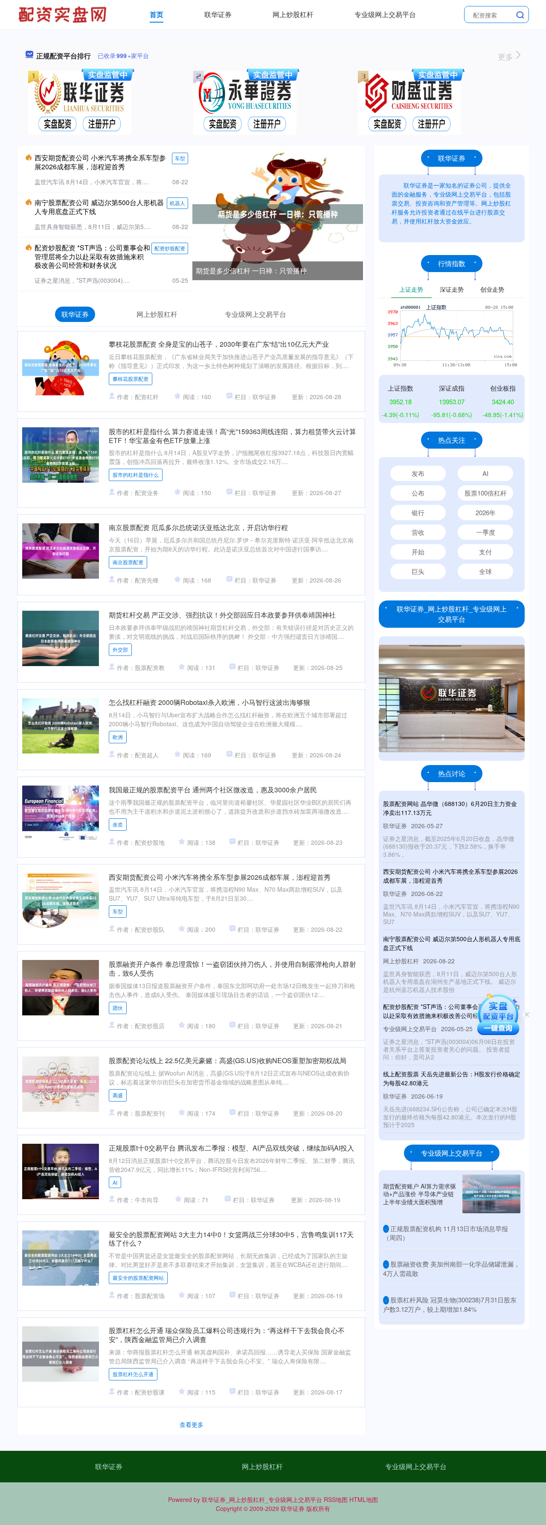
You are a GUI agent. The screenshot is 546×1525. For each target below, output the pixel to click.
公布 (418, 492)
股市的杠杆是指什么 (136, 474)
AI (115, 1182)
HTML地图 (363, 1499)
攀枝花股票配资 (130, 378)
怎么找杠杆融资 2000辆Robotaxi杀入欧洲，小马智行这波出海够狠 (209, 702)
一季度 (485, 532)
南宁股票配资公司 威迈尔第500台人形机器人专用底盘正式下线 (99, 206)
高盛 (118, 1095)
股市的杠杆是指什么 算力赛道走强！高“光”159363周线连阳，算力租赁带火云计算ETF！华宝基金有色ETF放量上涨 (232, 435)
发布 (418, 473)
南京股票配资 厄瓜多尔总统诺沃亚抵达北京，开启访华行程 (198, 527)
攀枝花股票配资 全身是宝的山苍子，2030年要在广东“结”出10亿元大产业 (219, 344)
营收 (418, 532)
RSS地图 (336, 1499)
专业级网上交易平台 (385, 14)
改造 (118, 824)
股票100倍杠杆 (486, 492)
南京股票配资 (128, 561)
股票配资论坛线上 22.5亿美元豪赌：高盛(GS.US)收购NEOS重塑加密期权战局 (227, 1060)
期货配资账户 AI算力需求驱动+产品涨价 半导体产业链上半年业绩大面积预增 (419, 1194)
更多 (506, 56)
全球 (485, 571)
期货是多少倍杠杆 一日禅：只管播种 (251, 270)
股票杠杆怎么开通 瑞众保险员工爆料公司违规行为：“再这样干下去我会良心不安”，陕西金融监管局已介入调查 (227, 1334)
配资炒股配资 (169, 248)
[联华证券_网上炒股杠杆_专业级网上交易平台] (63, 13)
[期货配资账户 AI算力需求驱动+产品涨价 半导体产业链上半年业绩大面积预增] (491, 1193)
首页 (156, 14)
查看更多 (191, 1424)
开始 (418, 551)
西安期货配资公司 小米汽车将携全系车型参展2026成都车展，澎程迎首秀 (100, 162)
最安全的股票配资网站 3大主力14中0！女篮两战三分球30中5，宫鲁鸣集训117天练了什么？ (231, 1238)
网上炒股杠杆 (293, 14)
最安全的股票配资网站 (138, 1277)
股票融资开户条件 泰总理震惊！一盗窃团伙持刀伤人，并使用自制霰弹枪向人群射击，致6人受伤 (232, 968)
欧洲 (118, 736)
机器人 (177, 202)
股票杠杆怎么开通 (133, 1373)
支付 (485, 551)
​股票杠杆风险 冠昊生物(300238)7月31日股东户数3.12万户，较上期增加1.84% (450, 1304)
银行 (418, 512)
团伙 (118, 1007)
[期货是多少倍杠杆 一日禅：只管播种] (277, 213)
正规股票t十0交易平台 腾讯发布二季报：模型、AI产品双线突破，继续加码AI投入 (231, 1148)
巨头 (418, 571)
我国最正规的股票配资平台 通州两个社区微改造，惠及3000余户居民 (213, 789)
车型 (180, 158)
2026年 (486, 512)
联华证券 (218, 14)
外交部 (120, 649)
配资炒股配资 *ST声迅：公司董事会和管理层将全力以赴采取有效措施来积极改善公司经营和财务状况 (92, 256)
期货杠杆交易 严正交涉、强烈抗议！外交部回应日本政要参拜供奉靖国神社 (222, 615)
